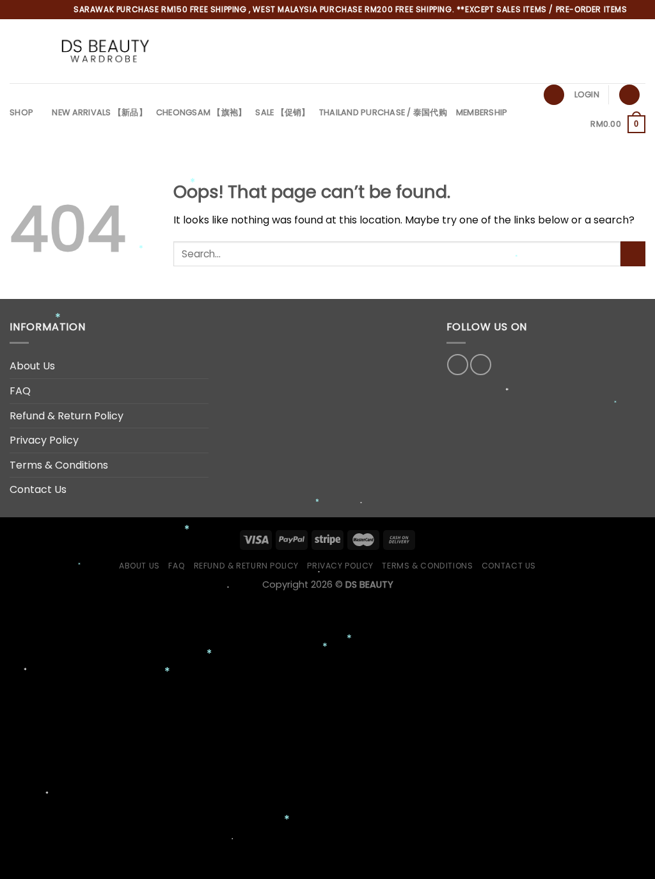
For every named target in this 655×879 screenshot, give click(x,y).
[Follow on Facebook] (587, 51)
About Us (32, 366)
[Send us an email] (620, 51)
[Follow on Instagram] (604, 51)
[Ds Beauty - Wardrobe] (105, 51)
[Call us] (637, 51)
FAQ (20, 390)
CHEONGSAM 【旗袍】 (201, 112)
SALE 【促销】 (282, 112)
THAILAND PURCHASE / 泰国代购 (383, 112)
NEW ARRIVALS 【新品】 (99, 112)
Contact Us (38, 489)
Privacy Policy (44, 440)
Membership (482, 112)
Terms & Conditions (59, 465)
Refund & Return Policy (66, 415)
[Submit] (632, 253)
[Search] (554, 95)
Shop (21, 112)
